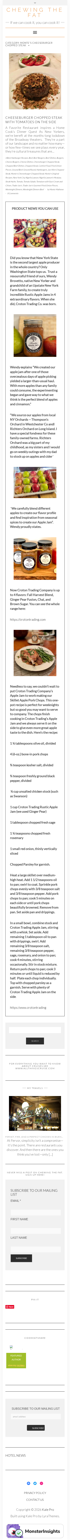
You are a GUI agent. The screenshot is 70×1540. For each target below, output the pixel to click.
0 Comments (12, 193)
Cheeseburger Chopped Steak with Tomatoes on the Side (33, 120)
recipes (21, 1365)
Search (35, 1041)
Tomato (20, 181)
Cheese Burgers (12, 162)
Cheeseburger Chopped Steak (46, 162)
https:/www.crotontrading (28, 1007)
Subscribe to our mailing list (36, 1408)
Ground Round (29, 169)
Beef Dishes (50, 158)
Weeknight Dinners (13, 189)
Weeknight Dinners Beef (33, 189)
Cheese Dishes (26, 162)
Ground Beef (17, 169)
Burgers (60, 158)
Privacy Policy (35, 1492)
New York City (19, 177)
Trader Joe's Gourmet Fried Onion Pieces (40, 185)
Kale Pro (48, 1510)
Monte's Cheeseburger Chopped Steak (27, 173)
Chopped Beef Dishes (14, 166)
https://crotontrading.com (28, 619)
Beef (31, 158)
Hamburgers (41, 169)
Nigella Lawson (31, 177)
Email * (16, 1200)
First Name (19, 1219)
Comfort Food (44, 166)
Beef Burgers (39, 158)
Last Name (19, 1237)
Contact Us (35, 1499)
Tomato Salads (30, 181)
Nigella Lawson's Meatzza (50, 177)
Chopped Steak (31, 166)
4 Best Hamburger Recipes (16, 158)
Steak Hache (10, 181)
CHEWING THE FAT (35, 12)
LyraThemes (50, 1516)
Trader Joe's (17, 185)
